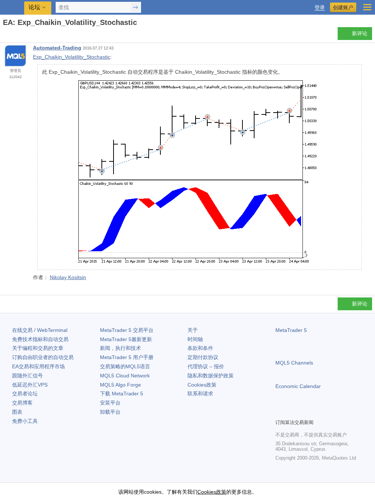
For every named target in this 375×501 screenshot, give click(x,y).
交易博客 (22, 403)
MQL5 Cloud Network (125, 376)
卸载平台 (110, 412)
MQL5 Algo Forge (120, 385)
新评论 (359, 33)
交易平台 (126, 330)
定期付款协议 (203, 357)
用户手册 (126, 357)
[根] (5, 35)
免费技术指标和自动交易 (40, 339)
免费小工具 (25, 421)
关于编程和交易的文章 (37, 348)
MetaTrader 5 (291, 330)
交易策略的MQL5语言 (125, 366)
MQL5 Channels (294, 363)
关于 (193, 330)
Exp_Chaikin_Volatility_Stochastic (71, 57)
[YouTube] (315, 412)
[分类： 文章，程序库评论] (14, 36)
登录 (320, 7)
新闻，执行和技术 (120, 348)
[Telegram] (291, 412)
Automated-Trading (57, 48)
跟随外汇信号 (27, 376)
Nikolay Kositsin (68, 277)
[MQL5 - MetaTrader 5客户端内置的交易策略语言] (12, 7)
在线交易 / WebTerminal (39, 330)
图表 (17, 412)
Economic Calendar (298, 386)
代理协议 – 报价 (206, 366)
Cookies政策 (202, 385)
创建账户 (343, 7)
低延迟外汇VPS (30, 385)
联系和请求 (200, 393)
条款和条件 (200, 348)
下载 (121, 393)
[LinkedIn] (326, 412)
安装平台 (110, 403)
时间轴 (195, 339)
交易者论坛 (25, 393)
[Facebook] (279, 412)
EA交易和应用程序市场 (38, 366)
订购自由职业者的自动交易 (43, 357)
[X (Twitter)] (303, 412)
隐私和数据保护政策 (211, 376)
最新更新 (126, 339)
